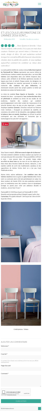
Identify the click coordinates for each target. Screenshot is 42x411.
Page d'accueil (6, 365)
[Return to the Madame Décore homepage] (11, 4)
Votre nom (5, 346)
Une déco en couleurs (32, 39)
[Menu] (39, 3)
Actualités (23, 39)
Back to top (39, 408)
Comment (5, 373)
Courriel (4, 354)
